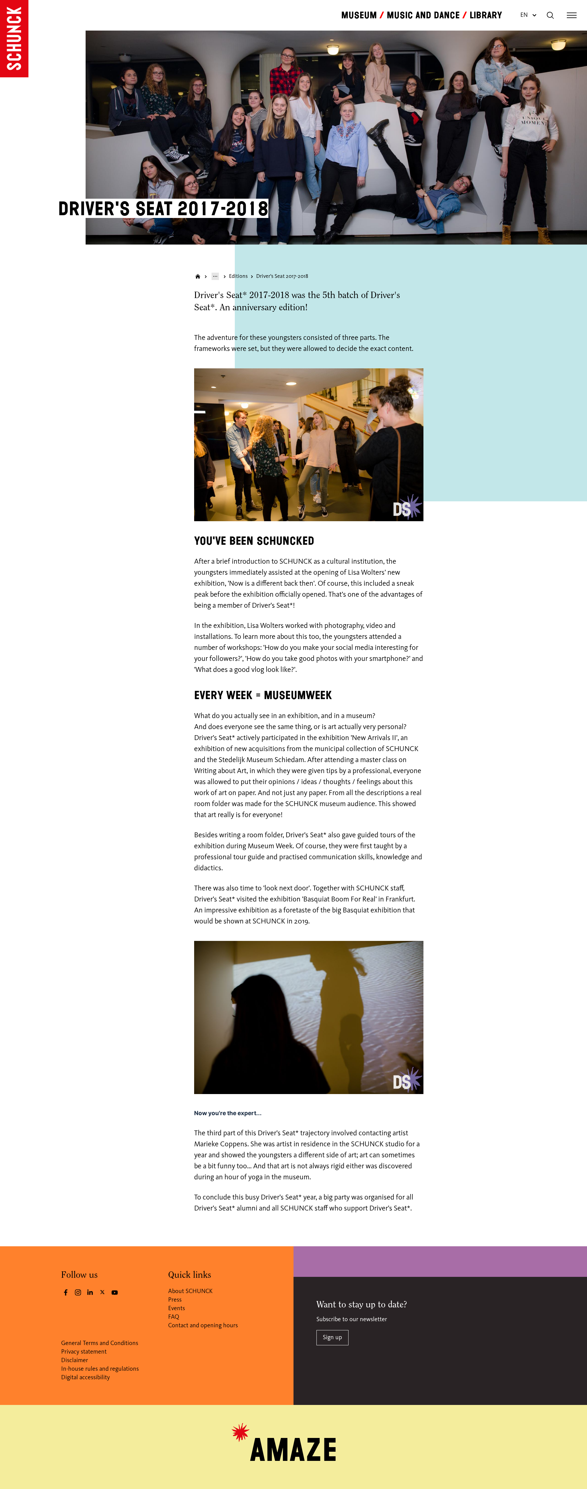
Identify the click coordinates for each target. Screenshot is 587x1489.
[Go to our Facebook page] (65, 1292)
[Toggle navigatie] (572, 15)
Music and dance (423, 15)
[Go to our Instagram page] (78, 1292)
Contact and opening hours (203, 1326)
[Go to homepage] (14, 38)
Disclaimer (74, 1361)
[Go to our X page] (102, 1291)
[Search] (550, 15)
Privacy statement (84, 1352)
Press (175, 1300)
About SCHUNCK (190, 1291)
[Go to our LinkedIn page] (90, 1292)
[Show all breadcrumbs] (215, 276)
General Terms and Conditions (99, 1343)
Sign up (332, 1338)
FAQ (173, 1317)
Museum (359, 15)
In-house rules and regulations (100, 1369)
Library (486, 15)
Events (176, 1309)
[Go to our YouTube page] (114, 1292)
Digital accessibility (85, 1378)
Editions (238, 276)
